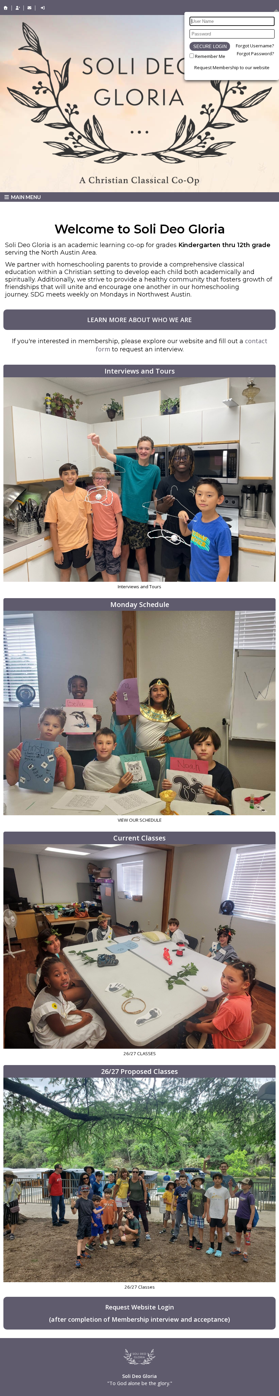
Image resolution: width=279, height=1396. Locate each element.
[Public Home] (5, 7)
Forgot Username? (255, 46)
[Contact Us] (29, 7)
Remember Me (210, 56)
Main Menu (25, 197)
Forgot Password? (255, 53)
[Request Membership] (17, 7)
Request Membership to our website (231, 67)
